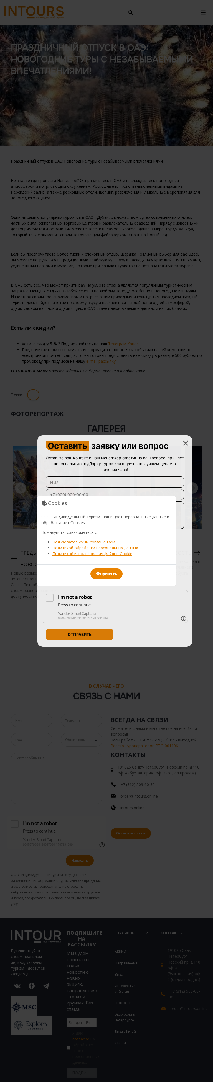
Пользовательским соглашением (83, 542)
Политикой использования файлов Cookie (92, 553)
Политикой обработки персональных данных (95, 547)
